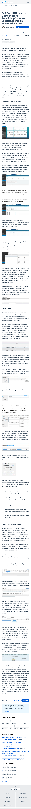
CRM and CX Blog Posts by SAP (11, 739)
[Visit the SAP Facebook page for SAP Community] (11, 789)
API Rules (16, 728)
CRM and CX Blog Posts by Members (10, 5)
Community (10, 2)
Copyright (7, 797)
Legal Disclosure (23, 797)
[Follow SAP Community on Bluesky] (14, 789)
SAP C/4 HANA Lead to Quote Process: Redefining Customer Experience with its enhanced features (14, 18)
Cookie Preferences (7, 805)
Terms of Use (23, 793)
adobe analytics (15, 723)
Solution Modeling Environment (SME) (11, 742)
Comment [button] (25, 700)
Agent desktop (19, 725)
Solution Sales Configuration (9, 746)
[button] (3, 35)
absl (8, 723)
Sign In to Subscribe (22, 27)
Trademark (7, 801)
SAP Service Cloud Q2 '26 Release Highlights (13, 758)
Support (23, 801)
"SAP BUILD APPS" (5, 721)
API (10, 728)
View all (4, 781)
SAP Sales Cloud (5, 42)
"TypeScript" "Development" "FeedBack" (20, 721)
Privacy (7, 793)
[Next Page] (17, 730)
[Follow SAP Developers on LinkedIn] (19, 789)
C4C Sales (13, 42)
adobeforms (23, 723)
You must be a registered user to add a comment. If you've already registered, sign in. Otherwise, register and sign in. (14, 707)
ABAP (3, 723)
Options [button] (16, 29)
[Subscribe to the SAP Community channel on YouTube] (16, 789)
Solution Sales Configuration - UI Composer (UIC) (14, 737)
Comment (7, 711)
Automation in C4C (24, 728)
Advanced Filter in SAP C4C (7, 725)
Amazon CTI (4, 728)
